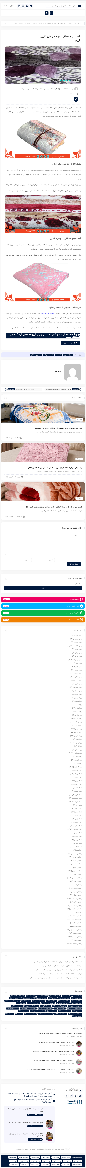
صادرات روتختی (63, 1001)
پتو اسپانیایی (78, 698)
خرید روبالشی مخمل (17, 996)
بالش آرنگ (78, 635)
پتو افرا (80, 704)
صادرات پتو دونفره (39, 1001)
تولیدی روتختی (42, 996)
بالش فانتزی (78, 677)
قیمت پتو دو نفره (64, 1011)
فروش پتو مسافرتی (75, 1006)
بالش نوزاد (78, 694)
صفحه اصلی (77, 23)
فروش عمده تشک (63, 1003)
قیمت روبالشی (17, 1006)
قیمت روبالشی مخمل (74, 1008)
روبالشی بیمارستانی (76, 860)
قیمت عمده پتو (12, 1008)
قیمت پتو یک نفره (31, 1014)
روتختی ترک (78, 902)
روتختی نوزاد (78, 940)
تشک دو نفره (77, 802)
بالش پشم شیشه (76, 659)
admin (66, 89)
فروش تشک (25, 1001)
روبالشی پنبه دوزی (76, 864)
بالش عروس (78, 670)
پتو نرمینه (79, 756)
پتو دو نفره (67, 23)
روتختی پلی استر (76, 898)
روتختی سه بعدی (76, 930)
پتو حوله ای (78, 715)
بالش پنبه (79, 663)
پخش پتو (9, 1014)
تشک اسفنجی (77, 777)
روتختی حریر (78, 912)
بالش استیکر (78, 642)
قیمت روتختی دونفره (45, 1008)
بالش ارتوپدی (77, 639)
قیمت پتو (58, 355)
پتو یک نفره (78, 767)
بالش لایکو (78, 684)
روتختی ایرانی (77, 888)
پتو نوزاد (79, 763)
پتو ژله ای (58, 23)
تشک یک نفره (77, 843)
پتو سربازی (78, 729)
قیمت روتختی (59, 1008)
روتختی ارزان (14, 998)
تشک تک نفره (77, 788)
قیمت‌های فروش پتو (47, 313)
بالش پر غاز (78, 656)
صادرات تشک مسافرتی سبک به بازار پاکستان (69, 6)
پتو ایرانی (79, 708)
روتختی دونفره (77, 919)
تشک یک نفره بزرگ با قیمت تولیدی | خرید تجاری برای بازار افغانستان (59, 970)
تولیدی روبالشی (55, 996)
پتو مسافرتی (49, 23)
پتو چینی (79, 711)
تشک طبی (78, 812)
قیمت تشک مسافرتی (31, 1006)
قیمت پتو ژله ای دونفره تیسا (25, 389)
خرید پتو (53, 998)
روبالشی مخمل (77, 878)
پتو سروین (78, 732)
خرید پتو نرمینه (26, 998)
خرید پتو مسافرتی (40, 998)
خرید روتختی (76, 998)
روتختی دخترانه (77, 916)
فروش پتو (21, 1003)
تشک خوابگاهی (77, 795)
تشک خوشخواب (77, 798)
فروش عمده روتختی (48, 1003)
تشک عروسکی (77, 815)
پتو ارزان (18, 1014)
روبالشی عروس (77, 871)
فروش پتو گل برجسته (59, 1006)
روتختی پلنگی (77, 895)
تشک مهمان (78, 833)
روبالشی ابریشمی (76, 853)
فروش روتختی (76, 1003)
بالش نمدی (78, 691)
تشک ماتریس (77, 826)
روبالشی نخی (77, 881)
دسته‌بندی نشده (77, 847)
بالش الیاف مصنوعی (75, 646)
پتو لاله (79, 746)
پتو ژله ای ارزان (68, 355)
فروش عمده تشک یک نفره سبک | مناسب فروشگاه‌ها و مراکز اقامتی (60, 974)
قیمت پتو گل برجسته (46, 1014)
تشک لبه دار (78, 822)
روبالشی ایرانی (77, 857)
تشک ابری (78, 770)
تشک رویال (78, 808)
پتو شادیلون (78, 736)
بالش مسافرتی (77, 687)
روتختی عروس (77, 933)
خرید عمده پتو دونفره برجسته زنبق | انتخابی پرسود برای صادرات (58, 428)
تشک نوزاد (78, 836)
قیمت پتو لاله (23, 1011)
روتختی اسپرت (77, 885)
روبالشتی (79, 850)
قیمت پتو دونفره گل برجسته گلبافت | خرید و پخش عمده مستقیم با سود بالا (54, 507)
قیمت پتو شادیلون (37, 1011)
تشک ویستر (78, 840)
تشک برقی (78, 784)
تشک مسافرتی (77, 829)
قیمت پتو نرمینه (60, 1014)
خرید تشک (31, 996)
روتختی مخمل (77, 937)
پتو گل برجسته (77, 743)
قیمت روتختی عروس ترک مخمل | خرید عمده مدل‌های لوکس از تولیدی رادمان (56, 978)
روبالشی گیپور (77, 874)
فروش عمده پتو (33, 1003)
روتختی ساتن (77, 923)
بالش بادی (78, 653)
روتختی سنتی (77, 926)
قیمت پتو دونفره (48, 355)
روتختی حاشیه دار (76, 909)
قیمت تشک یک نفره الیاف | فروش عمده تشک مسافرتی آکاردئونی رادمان (58, 962)
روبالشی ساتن (77, 867)
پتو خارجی (78, 718)
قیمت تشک (45, 1006)
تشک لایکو (78, 819)
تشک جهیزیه (78, 791)
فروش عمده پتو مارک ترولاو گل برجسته (58, 389)
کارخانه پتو (77, 1016)
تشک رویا (79, 805)
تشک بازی (78, 781)
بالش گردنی (78, 680)
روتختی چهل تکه (76, 905)
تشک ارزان (77, 996)
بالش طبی (78, 666)
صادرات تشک (76, 1001)
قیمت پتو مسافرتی (36, 355)
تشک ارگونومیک (77, 774)
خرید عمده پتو (64, 998)
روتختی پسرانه (77, 892)
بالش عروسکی (77, 673)
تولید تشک (67, 996)
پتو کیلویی (78, 739)
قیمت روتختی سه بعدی (28, 1008)
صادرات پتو (51, 1001)
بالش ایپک (78, 649)
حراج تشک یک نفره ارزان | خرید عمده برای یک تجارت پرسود (62, 966)
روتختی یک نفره (76, 943)
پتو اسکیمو (78, 701)
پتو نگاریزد (78, 760)
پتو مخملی (78, 750)
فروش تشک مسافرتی (12, 1001)
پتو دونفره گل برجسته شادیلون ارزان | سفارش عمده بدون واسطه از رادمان (55, 467)
